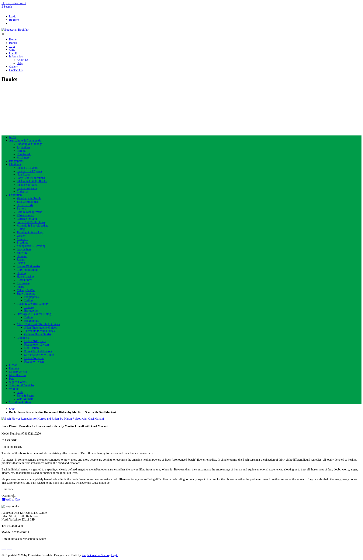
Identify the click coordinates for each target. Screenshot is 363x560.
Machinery (23, 157)
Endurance (23, 283)
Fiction (21, 263)
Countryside (24, 154)
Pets (11, 378)
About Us (22, 59)
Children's (15, 164)
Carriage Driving (27, 218)
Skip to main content (14, 3)
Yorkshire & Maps (20, 402)
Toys (12, 46)
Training (29, 300)
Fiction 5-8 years (27, 184)
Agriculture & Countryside (25, 140)
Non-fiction (23, 174)
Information (16, 56)
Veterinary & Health (29, 198)
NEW (12, 137)
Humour (22, 256)
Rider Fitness (24, 280)
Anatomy (22, 239)
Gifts (12, 49)
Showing (22, 252)
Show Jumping (26, 293)
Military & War (26, 290)
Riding (21, 228)
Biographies (16, 160)
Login (12, 16)
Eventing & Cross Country (33, 303)
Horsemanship (25, 276)
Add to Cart (12, 499)
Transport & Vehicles (21, 385)
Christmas (23, 191)
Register (14, 19)
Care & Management (29, 211)
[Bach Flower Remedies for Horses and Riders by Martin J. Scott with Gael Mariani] (53, 418)
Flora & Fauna (25, 395)
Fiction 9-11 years (27, 167)
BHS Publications (27, 269)
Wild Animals (25, 399)
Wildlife (14, 388)
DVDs (13, 53)
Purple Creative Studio (95, 555)
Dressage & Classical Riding (34, 314)
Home (12, 39)
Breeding (22, 242)
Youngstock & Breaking (31, 246)
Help (19, 63)
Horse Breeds (25, 205)
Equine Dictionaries (28, 266)
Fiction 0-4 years (27, 188)
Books (13, 42)
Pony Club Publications (31, 177)
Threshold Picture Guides (39, 331)
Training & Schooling (30, 232)
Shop (12, 408)
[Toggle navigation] (3, 34)
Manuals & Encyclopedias (32, 225)
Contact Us (15, 70)
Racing (21, 259)
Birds (20, 392)
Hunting (21, 273)
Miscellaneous (25, 215)
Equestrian (15, 194)
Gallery (13, 66)
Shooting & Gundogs (29, 143)
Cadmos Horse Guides (37, 334)
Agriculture (23, 147)
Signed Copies (17, 382)
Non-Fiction (31, 348)
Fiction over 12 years (29, 171)
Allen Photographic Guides (40, 327)
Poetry (20, 286)
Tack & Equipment (28, 201)
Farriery (21, 208)
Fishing (21, 150)
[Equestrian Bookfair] (15, 29)
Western (21, 235)
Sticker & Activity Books (32, 181)
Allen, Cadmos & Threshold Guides (38, 324)
